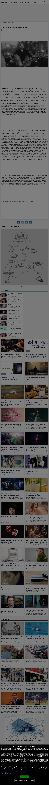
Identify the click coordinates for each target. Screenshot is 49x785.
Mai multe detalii (9, 752)
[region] (24, 764)
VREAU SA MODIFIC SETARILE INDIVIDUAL (24, 780)
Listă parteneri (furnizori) (6, 773)
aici (41, 758)
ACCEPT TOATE (24, 776)
